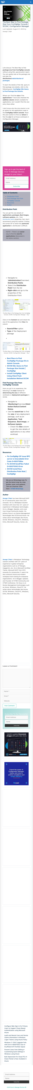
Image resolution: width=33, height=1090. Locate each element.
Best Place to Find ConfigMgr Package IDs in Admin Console (18, 360)
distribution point (8, 219)
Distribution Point (13, 196)
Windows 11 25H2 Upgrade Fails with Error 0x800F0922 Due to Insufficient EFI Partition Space (15, 1045)
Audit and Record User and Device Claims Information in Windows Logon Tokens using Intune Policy (16, 1037)
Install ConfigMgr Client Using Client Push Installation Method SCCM (18, 375)
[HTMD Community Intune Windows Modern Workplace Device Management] (3, 2)
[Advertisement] (16, 49)
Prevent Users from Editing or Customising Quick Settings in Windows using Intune (14, 1052)
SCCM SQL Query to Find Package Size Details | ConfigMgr (17, 368)
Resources (10, 203)
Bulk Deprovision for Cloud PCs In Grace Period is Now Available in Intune (15, 1059)
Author (9, 205)
